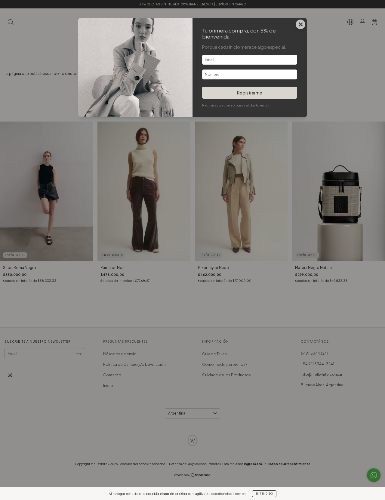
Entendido (264, 493)
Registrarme (249, 92)
